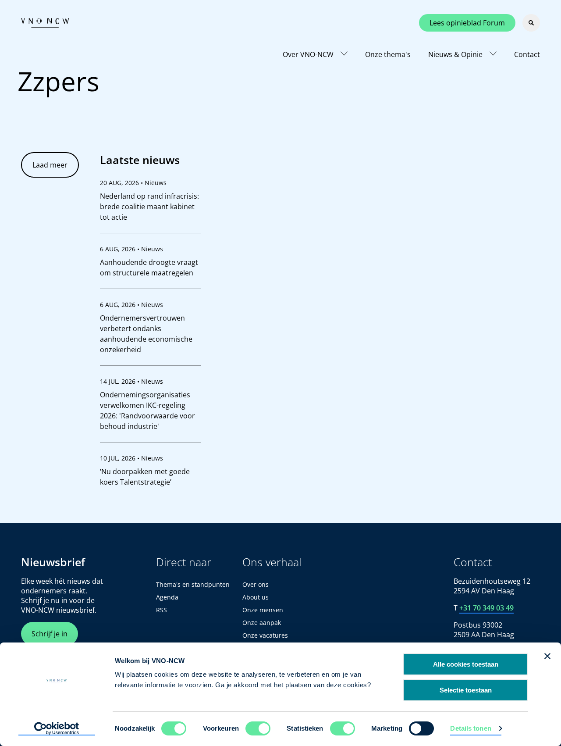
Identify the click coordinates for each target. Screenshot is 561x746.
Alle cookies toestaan (465, 664)
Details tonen (470, 728)
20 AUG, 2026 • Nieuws (133, 182)
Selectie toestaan (466, 690)
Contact (527, 54)
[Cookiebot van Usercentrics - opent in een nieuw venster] (56, 728)
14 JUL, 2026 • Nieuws (131, 381)
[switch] (257, 728)
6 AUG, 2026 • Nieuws (131, 249)
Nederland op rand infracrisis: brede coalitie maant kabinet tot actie (149, 206)
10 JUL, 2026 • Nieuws (131, 458)
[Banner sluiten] (547, 656)
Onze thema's (388, 54)
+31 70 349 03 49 (486, 608)
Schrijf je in (49, 634)
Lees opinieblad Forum (467, 23)
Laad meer (49, 165)
